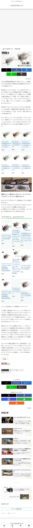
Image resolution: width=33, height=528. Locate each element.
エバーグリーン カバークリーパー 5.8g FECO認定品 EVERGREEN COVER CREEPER (7, 295)
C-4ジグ (13, 370)
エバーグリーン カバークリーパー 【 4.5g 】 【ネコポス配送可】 (26, 267)
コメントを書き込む (16, 509)
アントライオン (26, 348)
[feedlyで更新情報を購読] (24, 399)
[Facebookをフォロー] (24, 395)
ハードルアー (5, 370)
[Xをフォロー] (8, 395)
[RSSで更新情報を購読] (16, 403)
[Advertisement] (16, 27)
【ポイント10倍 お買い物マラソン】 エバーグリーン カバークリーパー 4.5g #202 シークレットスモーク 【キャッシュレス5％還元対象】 (16, 266)
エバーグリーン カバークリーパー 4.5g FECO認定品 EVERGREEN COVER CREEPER (7, 267)
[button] (21, 74)
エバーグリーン (20, 370)
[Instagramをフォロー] (8, 399)
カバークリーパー (6, 372)
